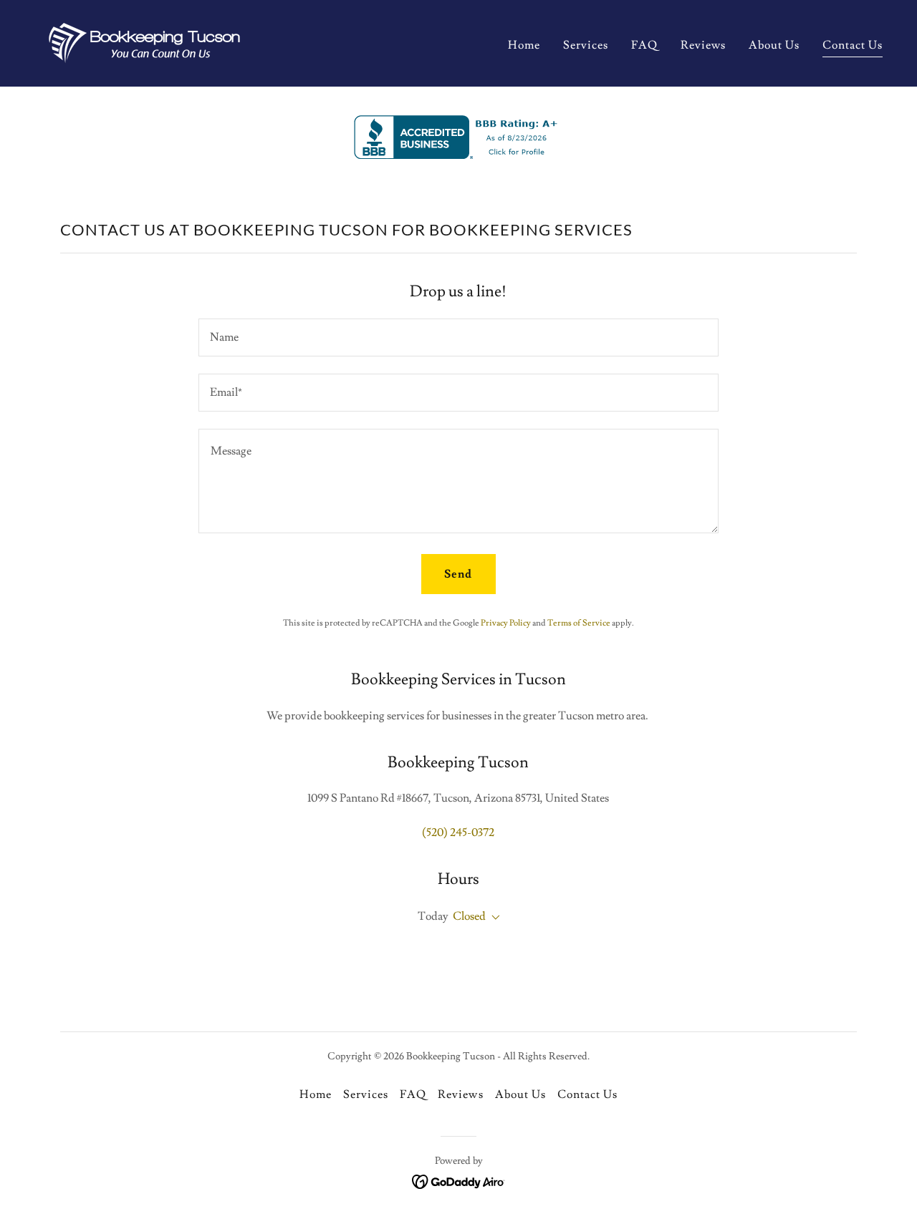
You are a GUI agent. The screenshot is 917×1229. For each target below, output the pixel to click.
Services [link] (585, 45)
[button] (493, 917)
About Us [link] (774, 45)
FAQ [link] (644, 45)
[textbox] (458, 337)
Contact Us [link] (852, 45)
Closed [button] (469, 916)
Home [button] (315, 1094)
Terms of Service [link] (578, 623)
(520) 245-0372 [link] (458, 832)
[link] (144, 41)
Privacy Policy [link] (506, 623)
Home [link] (524, 45)
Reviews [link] (703, 45)
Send (458, 574)
